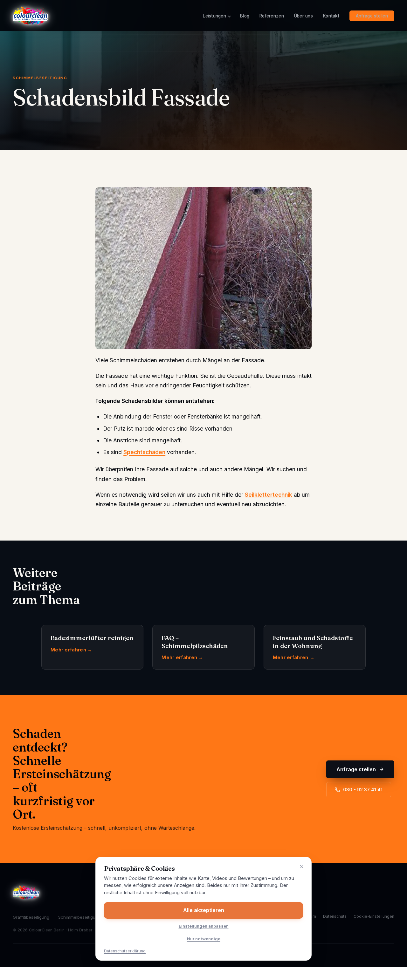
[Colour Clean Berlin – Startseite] (30, 15)
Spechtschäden (144, 452)
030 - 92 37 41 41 (363, 790)
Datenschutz (335, 916)
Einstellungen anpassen (204, 926)
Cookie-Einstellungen (374, 916)
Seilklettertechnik (268, 494)
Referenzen (271, 15)
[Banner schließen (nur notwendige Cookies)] (302, 866)
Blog (244, 15)
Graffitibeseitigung (31, 917)
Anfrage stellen (372, 15)
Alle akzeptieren (203, 910)
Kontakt (331, 15)
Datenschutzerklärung (125, 951)
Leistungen (214, 15)
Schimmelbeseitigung (79, 917)
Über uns (303, 15)
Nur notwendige (203, 938)
